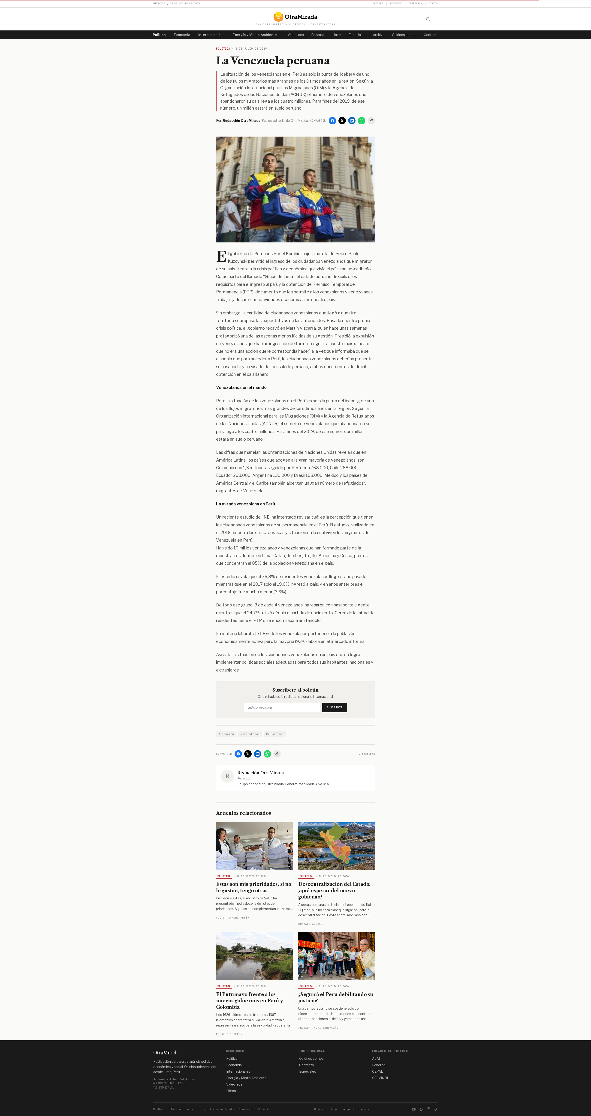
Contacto (431, 35)
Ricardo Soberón (229, 1034)
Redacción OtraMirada (261, 773)
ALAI (376, 1058)
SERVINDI (380, 1078)
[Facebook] (332, 120)
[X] (342, 120)
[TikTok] (436, 1109)
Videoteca (296, 35)
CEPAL (377, 1071)
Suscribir (335, 707)
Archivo (379, 35)
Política (159, 35)
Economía (182, 35)
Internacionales (211, 35)
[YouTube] (414, 1109)
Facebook (396, 3)
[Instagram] (428, 1109)
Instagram (415, 3)
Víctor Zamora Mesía (232, 917)
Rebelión (379, 1065)
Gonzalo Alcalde (311, 923)
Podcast (317, 35)
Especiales (357, 35)
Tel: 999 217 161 (163, 1087)
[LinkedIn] (352, 120)
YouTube (378, 3)
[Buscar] (428, 19)
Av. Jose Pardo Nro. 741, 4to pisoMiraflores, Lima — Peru (174, 1081)
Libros (336, 35)
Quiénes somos (404, 35)
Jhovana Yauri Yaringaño (318, 1027)
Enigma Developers (355, 1109)
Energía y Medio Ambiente (255, 35)
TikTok (433, 3)
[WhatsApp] (361, 120)
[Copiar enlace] (371, 120)
